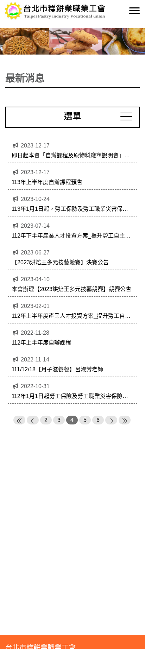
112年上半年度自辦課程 (41, 343)
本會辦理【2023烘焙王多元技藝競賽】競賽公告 (71, 289)
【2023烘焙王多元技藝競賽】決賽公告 (60, 262)
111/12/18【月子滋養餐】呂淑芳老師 (57, 369)
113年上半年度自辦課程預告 (47, 182)
